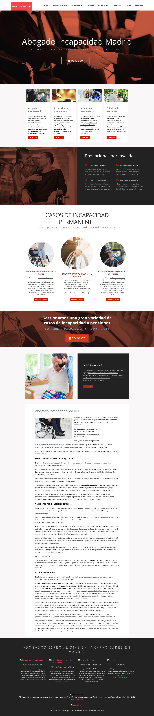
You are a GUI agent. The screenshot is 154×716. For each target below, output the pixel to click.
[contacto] (111, 660)
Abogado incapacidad (34, 109)
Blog (129, 6)
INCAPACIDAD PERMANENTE (98, 6)
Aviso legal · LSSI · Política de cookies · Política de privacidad (83, 711)
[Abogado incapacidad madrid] (38, 101)
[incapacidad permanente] (90, 101)
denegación (52, 490)
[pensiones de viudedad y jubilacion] (116, 101)
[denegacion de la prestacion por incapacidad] (62, 662)
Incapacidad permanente (87, 109)
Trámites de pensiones (113, 109)
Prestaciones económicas (61, 109)
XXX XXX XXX (77, 60)
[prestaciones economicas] (64, 101)
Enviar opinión (77, 699)
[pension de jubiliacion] (87, 660)
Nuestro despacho (60, 6)
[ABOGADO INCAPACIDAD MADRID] (21, 10)
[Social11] (77, 705)
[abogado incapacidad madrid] (32, 660)
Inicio (46, 6)
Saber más (33, 137)
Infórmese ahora (41, 299)
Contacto (139, 6)
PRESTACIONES (77, 6)
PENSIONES (117, 6)
